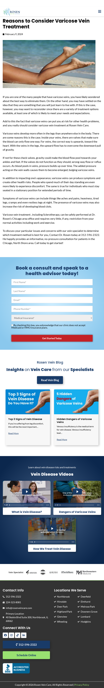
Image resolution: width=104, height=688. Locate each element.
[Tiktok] (17, 635)
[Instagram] (11, 635)
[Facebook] (5, 635)
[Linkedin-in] (23, 635)
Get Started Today (52, 338)
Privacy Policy (81, 684)
